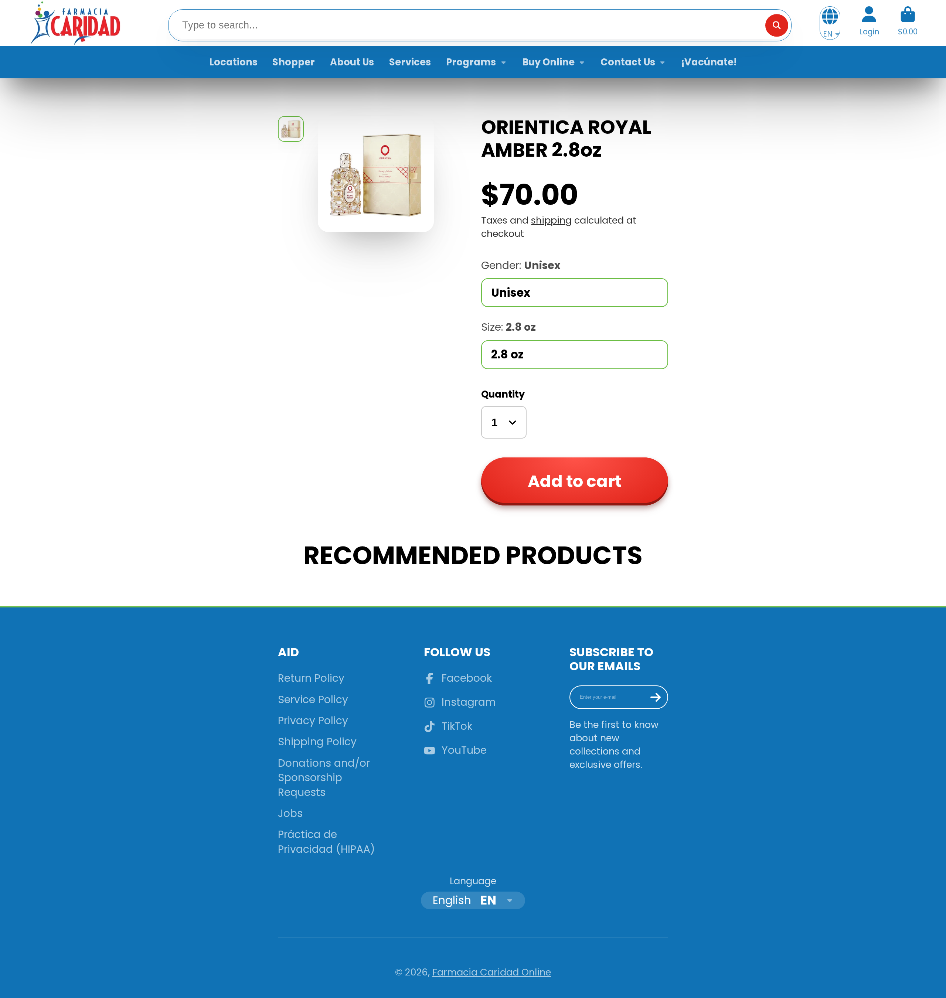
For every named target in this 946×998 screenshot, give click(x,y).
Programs (471, 62)
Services (410, 62)
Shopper (293, 62)
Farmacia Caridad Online (491, 972)
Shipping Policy (317, 742)
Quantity (503, 394)
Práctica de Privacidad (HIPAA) (326, 841)
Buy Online (548, 62)
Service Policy (313, 699)
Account (869, 23)
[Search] (776, 25)
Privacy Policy (313, 720)
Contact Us (627, 62)
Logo (74, 23)
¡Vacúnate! (709, 62)
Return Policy (311, 678)
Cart (908, 23)
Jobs (290, 813)
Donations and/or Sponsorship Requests (324, 778)
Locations (233, 62)
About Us (352, 62)
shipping (551, 220)
